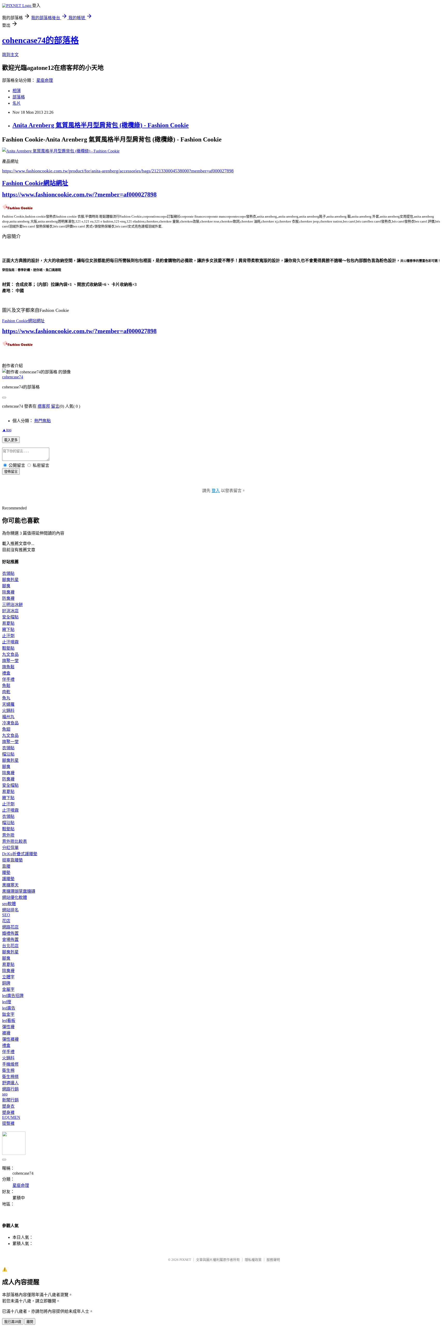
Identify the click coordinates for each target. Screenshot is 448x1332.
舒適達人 (10, 1083)
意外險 (8, 835)
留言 (55, 406)
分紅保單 (10, 847)
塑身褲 (8, 1112)
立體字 (8, 977)
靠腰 (6, 866)
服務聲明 (273, 1260)
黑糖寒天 (10, 885)
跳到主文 (10, 54)
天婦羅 (8, 704)
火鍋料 (8, 710)
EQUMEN (11, 1117)
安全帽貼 (10, 617)
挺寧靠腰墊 (12, 860)
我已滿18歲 (12, 1322)
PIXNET (185, 1260)
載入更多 (11, 440)
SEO (6, 915)
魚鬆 (6, 685)
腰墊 (6, 872)
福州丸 (8, 717)
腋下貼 (8, 629)
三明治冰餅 (12, 604)
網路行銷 (10, 1089)
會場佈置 (10, 939)
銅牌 (6, 983)
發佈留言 (11, 472)
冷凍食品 (10, 723)
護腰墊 (8, 879)
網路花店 (10, 927)
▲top (6, 430)
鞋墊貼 (8, 648)
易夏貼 (8, 623)
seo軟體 (9, 904)
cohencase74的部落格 (40, 40)
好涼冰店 (10, 611)
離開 (29, 1322)
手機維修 (10, 1064)
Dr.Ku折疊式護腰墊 (19, 854)
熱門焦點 (42, 421)
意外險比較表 (14, 841)
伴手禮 (8, 679)
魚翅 (6, 729)
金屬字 (8, 989)
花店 (6, 921)
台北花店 (10, 946)
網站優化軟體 (14, 897)
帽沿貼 (8, 754)
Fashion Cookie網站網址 (35, 183)
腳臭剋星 (10, 579)
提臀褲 (8, 1123)
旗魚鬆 (8, 667)
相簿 (16, 91)
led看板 (8, 1020)
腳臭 (6, 586)
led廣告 (8, 1008)
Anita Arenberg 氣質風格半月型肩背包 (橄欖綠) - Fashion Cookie (100, 125)
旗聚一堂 (10, 660)
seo (5, 1094)
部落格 (18, 97)
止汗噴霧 (10, 642)
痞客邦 (44, 406)
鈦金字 (8, 1014)
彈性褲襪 (10, 1039)
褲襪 (6, 1033)
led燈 (6, 1002)
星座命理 (44, 80)
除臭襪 (8, 592)
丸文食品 (10, 654)
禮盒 (6, 673)
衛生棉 (8, 1070)
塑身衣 (8, 1106)
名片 (16, 103)
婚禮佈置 (10, 933)
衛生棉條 (10, 1076)
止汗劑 (8, 636)
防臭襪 (8, 598)
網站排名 (10, 910)
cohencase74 (12, 377)
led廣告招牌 (13, 995)
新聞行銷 (10, 1100)
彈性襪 (8, 1027)
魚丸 (6, 698)
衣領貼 (8, 573)
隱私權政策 (253, 1260)
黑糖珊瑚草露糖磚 (18, 891)
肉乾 (6, 692)
